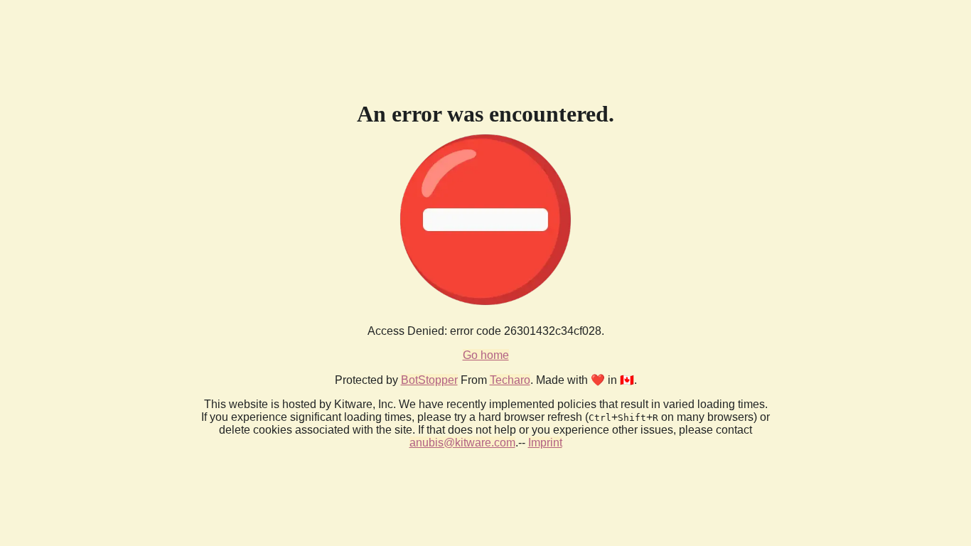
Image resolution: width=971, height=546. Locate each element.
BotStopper (429, 380)
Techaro (510, 380)
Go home (486, 355)
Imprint (545, 443)
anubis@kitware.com (462, 443)
